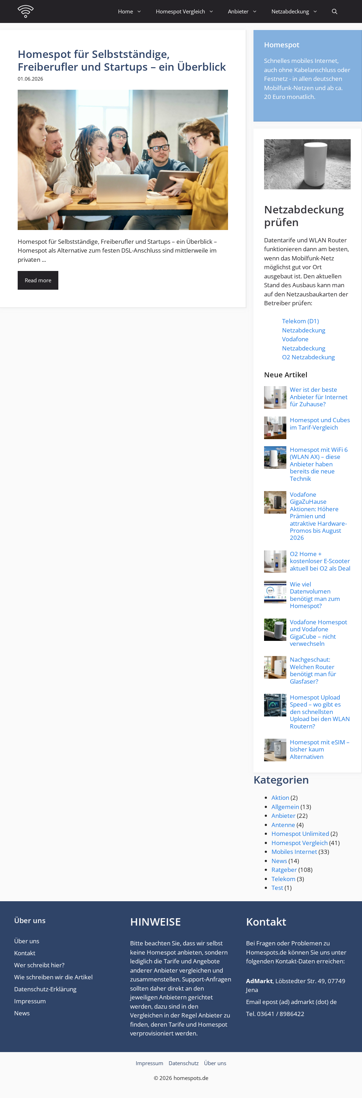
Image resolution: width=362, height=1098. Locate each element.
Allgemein (285, 807)
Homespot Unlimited (300, 834)
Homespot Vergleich (180, 11)
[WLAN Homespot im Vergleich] (26, 11)
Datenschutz (184, 1063)
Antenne (283, 825)
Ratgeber (284, 870)
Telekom (284, 879)
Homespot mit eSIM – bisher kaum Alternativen (320, 749)
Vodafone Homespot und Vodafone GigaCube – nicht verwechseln (318, 633)
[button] (334, 11)
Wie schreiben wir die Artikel (53, 977)
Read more (38, 280)
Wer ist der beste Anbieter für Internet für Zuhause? (319, 396)
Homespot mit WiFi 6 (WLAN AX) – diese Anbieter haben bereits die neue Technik (319, 464)
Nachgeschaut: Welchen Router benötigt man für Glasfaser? (313, 670)
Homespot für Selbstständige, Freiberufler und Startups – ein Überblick (122, 60)
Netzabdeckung (290, 11)
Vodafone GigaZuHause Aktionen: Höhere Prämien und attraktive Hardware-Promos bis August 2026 (318, 516)
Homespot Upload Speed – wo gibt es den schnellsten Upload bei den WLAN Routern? (320, 711)
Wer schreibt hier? (39, 965)
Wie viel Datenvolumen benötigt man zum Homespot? (315, 595)
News (279, 861)
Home (125, 11)
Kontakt (24, 953)
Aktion (280, 797)
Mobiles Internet (294, 852)
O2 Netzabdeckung (308, 357)
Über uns (26, 941)
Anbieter (238, 11)
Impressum (30, 1001)
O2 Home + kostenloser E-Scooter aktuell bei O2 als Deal (320, 561)
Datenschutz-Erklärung (45, 989)
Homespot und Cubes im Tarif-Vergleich (320, 423)
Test (277, 888)
